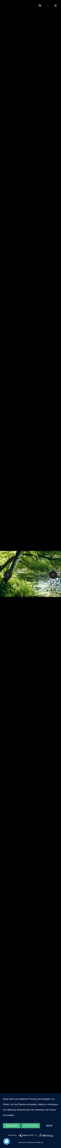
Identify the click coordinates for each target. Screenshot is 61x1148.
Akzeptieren (30, 1125)
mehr (49, 1125)
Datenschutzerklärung (35, 1142)
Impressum (22, 1142)
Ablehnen (12, 1125)
